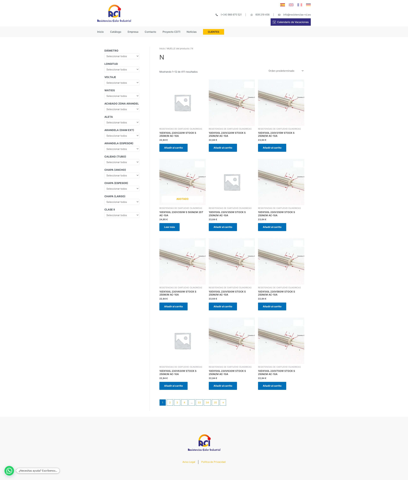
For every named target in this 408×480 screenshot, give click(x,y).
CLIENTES (213, 31)
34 (207, 402)
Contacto (150, 31)
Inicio (100, 31)
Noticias (192, 31)
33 (199, 402)
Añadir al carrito (173, 147)
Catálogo (115, 31)
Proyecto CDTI (171, 31)
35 (215, 402)
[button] (9, 471)
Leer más (169, 227)
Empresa (133, 31)
